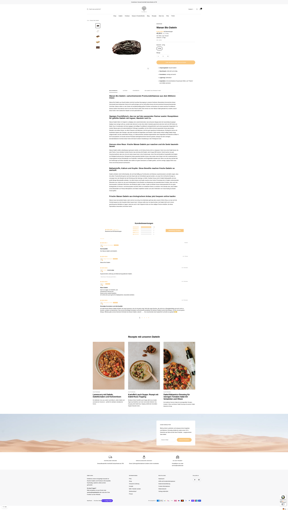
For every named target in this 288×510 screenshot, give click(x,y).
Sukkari (111, 124)
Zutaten (125, 90)
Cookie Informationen (164, 486)
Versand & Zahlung (134, 483)
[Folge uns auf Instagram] (199, 480)
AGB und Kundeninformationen (166, 481)
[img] (103, 242)
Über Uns (161, 16)
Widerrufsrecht (162, 488)
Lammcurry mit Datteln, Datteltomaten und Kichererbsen (107, 395)
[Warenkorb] (200, 9)
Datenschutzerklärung (164, 483)
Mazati (156, 122)
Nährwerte (136, 90)
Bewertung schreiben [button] (175, 230)
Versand (166, 35)
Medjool (131, 122)
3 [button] (144, 317)
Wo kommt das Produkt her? (153, 90)
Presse (131, 494)
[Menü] (285, 495)
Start (88, 20)
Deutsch (190, 9)
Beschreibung (113, 90)
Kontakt (131, 486)
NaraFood (159, 23)
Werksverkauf (132, 491)
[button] (160, 31)
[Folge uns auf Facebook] (195, 480)
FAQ (167, 16)
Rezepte (154, 16)
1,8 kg (159, 48)
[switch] (283, 504)
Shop (114, 16)
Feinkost (127, 16)
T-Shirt (173, 16)
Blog (148, 16)
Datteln (120, 16)
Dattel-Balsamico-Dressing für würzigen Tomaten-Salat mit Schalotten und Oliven (177, 396)
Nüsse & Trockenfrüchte (138, 16)
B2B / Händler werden (135, 488)
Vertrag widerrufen (163, 491)
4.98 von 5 (115, 229)
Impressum (161, 478)
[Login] (197, 9)
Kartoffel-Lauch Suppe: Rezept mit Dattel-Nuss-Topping (143, 395)
